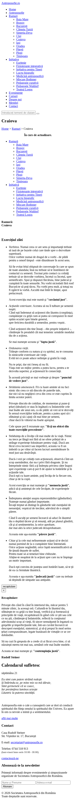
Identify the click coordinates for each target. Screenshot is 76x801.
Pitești (19, 49)
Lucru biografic (25, 72)
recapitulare (9, 586)
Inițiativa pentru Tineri (29, 69)
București (21, 26)
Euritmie (21, 62)
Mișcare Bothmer (26, 79)
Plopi (19, 52)
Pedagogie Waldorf (27, 86)
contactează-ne (10, 758)
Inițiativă (14, 184)
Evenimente (16, 92)
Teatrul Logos (24, 89)
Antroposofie (16, 12)
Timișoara (22, 56)
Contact (13, 106)
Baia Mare (22, 19)
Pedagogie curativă (27, 82)
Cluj (18, 36)
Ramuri (13, 16)
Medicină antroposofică (30, 76)
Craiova (20, 39)
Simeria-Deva (24, 32)
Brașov (20, 22)
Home (12, 9)
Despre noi (15, 99)
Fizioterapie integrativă (29, 66)
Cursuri (13, 96)
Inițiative (14, 59)
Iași (18, 42)
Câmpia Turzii (24, 29)
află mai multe (9, 718)
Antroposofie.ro (10, 3)
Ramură (13, 141)
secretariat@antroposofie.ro (27, 742)
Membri (13, 102)
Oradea (20, 46)
